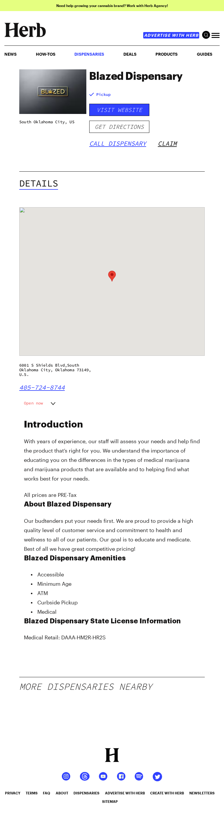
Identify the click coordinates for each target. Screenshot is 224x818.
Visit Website (119, 109)
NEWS (10, 54)
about (62, 793)
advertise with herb (171, 35)
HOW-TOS (45, 54)
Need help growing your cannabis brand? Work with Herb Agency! (112, 5)
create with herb (167, 793)
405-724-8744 (42, 387)
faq (46, 793)
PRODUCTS (166, 54)
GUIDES (204, 54)
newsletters (202, 793)
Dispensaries (89, 54)
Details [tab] (38, 183)
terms (32, 793)
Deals (129, 54)
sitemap (110, 801)
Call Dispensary (117, 143)
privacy (12, 793)
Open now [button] (33, 403)
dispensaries (86, 793)
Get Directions (119, 126)
